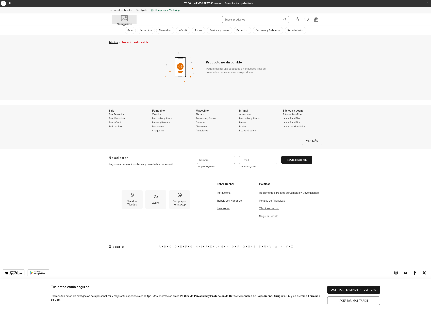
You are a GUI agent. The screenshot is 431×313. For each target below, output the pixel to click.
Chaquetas (158, 130)
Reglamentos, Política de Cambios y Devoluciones (289, 192)
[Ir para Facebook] (415, 273)
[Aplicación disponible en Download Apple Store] (14, 272)
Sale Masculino (117, 118)
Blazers (200, 114)
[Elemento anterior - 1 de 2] (3, 3)
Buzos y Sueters (248, 130)
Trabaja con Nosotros (229, 200)
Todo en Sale (116, 126)
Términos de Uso (269, 208)
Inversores (223, 208)
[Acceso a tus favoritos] (307, 19)
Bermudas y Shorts (162, 118)
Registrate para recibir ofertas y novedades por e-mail (141, 164)
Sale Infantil (115, 122)
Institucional (224, 192)
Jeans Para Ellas (291, 118)
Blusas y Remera (161, 122)
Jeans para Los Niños (294, 126)
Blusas (242, 122)
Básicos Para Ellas (292, 114)
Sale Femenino (117, 114)
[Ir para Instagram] (396, 273)
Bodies (242, 126)
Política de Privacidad (272, 200)
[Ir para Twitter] (424, 273)
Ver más (312, 140)
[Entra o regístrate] (297, 19)
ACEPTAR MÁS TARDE (354, 300)
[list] (225, 247)
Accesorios (245, 114)
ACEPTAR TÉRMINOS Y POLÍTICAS (353, 289)
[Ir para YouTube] (405, 273)
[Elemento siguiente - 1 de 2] (427, 3)
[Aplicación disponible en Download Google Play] (38, 272)
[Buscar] (284, 20)
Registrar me (297, 159)
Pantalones (158, 126)
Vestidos (156, 114)
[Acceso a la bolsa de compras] (316, 19)
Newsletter (118, 158)
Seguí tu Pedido (268, 216)
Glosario (116, 247)
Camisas (200, 122)
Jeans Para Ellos (291, 122)
